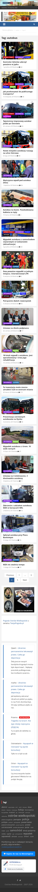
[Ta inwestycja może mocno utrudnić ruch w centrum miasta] (17, 376)
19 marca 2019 (8, 215)
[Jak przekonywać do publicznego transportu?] (17, 80)
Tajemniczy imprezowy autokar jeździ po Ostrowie (17, 122)
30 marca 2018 (8, 392)
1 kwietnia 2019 (8, 185)
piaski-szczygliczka (7, 820)
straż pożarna (29, 830)
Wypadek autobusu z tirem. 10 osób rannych (17, 447)
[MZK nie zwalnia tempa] (17, 553)
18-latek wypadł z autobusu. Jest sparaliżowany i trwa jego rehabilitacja (18, 357)
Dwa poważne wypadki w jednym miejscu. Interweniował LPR (18, 272)
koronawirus (29, 810)
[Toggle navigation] (4, 24)
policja (25, 819)
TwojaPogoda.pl (17, 623)
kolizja (21, 809)
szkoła (4, 834)
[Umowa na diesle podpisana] (17, 316)
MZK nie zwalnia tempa (14, 564)
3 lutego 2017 (7, 540)
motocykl (21, 812)
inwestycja (14, 810)
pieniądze (17, 819)
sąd (13, 834)
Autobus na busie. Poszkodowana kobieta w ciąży (18, 211)
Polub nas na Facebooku (15, 869)
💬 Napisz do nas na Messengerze (18, 854)
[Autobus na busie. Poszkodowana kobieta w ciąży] (17, 198)
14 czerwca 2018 (8, 363)
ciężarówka (11, 807)
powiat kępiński (20, 825)
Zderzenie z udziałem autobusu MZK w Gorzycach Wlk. (17, 506)
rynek (7, 831)
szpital (9, 834)
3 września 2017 (8, 422)
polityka (4, 822)
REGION (12, 87)
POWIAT (27, 57)
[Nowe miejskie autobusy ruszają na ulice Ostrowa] (17, 139)
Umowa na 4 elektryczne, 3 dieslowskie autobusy (15, 477)
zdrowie (14, 836)
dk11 (17, 807)
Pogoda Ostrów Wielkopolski (15, 620)
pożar (27, 827)
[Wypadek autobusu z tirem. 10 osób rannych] (17, 435)
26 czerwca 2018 (8, 331)
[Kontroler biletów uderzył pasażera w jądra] (17, 50)
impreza (8, 810)
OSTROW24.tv (14, 862)
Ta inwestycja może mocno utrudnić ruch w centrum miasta (18, 388)
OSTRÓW (28, 84)
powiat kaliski (26, 822)
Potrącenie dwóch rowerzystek (17, 301)
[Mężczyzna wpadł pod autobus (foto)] (17, 169)
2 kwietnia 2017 (8, 511)
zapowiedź (6, 836)
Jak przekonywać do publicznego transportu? (18, 92)
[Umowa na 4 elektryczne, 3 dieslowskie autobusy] (17, 464)
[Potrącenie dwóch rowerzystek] (17, 289)
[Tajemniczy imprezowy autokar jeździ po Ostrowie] (17, 110)
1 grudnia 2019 (8, 67)
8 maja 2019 (7, 156)
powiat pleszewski (18, 827)
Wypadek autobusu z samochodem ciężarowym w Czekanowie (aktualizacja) (19, 241)
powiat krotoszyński (8, 825)
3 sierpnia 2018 (8, 304)
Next (25, 580)
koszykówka (5, 812)
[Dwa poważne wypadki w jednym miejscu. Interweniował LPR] (17, 260)
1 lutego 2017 (7, 567)
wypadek (27, 833)
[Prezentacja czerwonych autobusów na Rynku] (17, 405)
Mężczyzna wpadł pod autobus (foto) (17, 181)
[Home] (8, 30)
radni (31, 827)
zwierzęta (20, 836)
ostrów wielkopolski (21, 816)
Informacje (19, 57)
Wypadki (23, 175)
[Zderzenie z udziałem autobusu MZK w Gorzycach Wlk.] (17, 494)
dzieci (30, 807)
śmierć (26, 836)
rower (3, 831)
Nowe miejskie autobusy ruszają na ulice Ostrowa (18, 151)
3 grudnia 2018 (8, 247)
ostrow (16, 67)
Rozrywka (7, 116)
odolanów (4, 816)
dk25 (20, 807)
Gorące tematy (9, 57)
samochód (16, 830)
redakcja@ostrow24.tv (12, 847)
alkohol (4, 807)
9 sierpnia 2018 (8, 276)
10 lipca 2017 (7, 451)
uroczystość (18, 834)
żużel (32, 836)
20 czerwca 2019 (8, 126)
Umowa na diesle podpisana (16, 328)
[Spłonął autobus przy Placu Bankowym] (17, 523)
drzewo (25, 807)
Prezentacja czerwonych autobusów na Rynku (14, 418)
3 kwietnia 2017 (8, 481)
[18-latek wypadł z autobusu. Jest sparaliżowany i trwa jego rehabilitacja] (17, 344)
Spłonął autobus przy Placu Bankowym (15, 536)
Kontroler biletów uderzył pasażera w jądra (15, 63)
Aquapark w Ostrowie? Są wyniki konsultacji (22, 746)
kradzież (12, 812)
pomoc (11, 822)
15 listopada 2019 (9, 97)
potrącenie (17, 822)
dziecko (3, 810)
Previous (10, 575)
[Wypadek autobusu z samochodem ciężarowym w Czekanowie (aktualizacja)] (17, 228)
